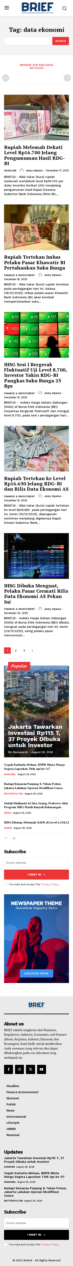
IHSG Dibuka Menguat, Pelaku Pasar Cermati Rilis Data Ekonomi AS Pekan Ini (36, 593)
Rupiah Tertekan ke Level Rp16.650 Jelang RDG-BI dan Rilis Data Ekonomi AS (36, 483)
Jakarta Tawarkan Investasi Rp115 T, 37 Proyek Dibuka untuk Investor (35, 736)
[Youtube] (41, 1069)
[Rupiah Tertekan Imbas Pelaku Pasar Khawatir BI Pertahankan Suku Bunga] (36, 227)
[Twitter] (30, 1069)
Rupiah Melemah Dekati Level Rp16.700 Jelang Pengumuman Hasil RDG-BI (34, 155)
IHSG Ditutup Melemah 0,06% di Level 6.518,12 (36, 822)
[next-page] (32, 650)
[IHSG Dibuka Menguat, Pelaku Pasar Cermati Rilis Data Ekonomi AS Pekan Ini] (36, 556)
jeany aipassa (34, 170)
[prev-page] (5, 78)
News (7, 812)
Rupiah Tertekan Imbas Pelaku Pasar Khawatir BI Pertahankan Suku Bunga (34, 262)
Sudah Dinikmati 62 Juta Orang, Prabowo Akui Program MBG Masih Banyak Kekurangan (36, 805)
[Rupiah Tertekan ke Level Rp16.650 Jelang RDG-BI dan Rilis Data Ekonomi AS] (36, 449)
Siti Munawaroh (18, 752)
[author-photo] (22, 170)
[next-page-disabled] (67, 78)
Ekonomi (9, 1166)
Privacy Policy (49, 884)
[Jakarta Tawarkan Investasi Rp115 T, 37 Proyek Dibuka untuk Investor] (36, 711)
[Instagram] (19, 1069)
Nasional (10, 774)
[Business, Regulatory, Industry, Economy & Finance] (36, 1005)
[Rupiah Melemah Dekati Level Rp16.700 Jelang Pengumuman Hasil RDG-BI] (36, 117)
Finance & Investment (19, 275)
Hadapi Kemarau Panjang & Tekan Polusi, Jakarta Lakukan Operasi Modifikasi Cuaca (33, 786)
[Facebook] (8, 1069)
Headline (10, 170)
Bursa (8, 828)
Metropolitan (13, 793)
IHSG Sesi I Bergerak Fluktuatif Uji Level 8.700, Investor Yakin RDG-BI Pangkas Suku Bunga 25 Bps (35, 375)
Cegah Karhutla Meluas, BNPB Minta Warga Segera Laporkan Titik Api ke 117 (34, 767)
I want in (34, 874)
